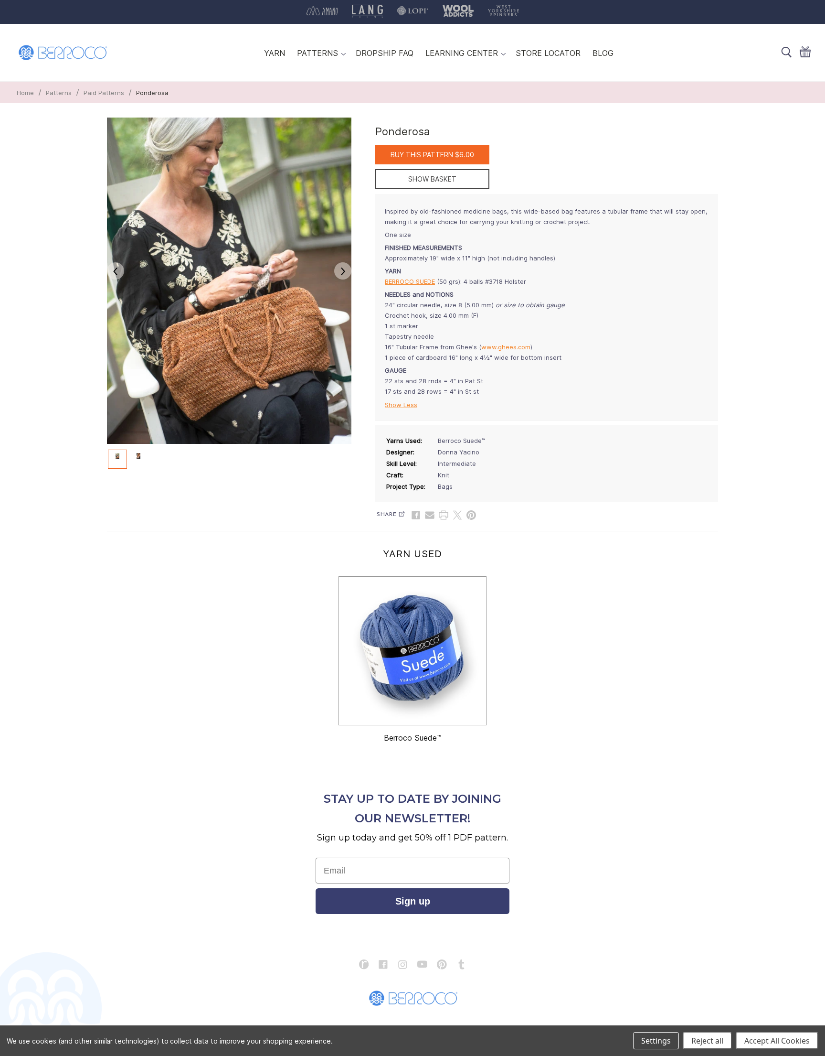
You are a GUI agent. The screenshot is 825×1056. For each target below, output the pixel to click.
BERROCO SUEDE (410, 281)
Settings (656, 1040)
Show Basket (432, 179)
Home (25, 93)
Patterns (59, 93)
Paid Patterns (104, 93)
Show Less (401, 405)
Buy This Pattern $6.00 (432, 155)
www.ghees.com (505, 347)
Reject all (707, 1040)
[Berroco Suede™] (412, 651)
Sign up (412, 901)
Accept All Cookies (777, 1040)
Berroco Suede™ (413, 738)
